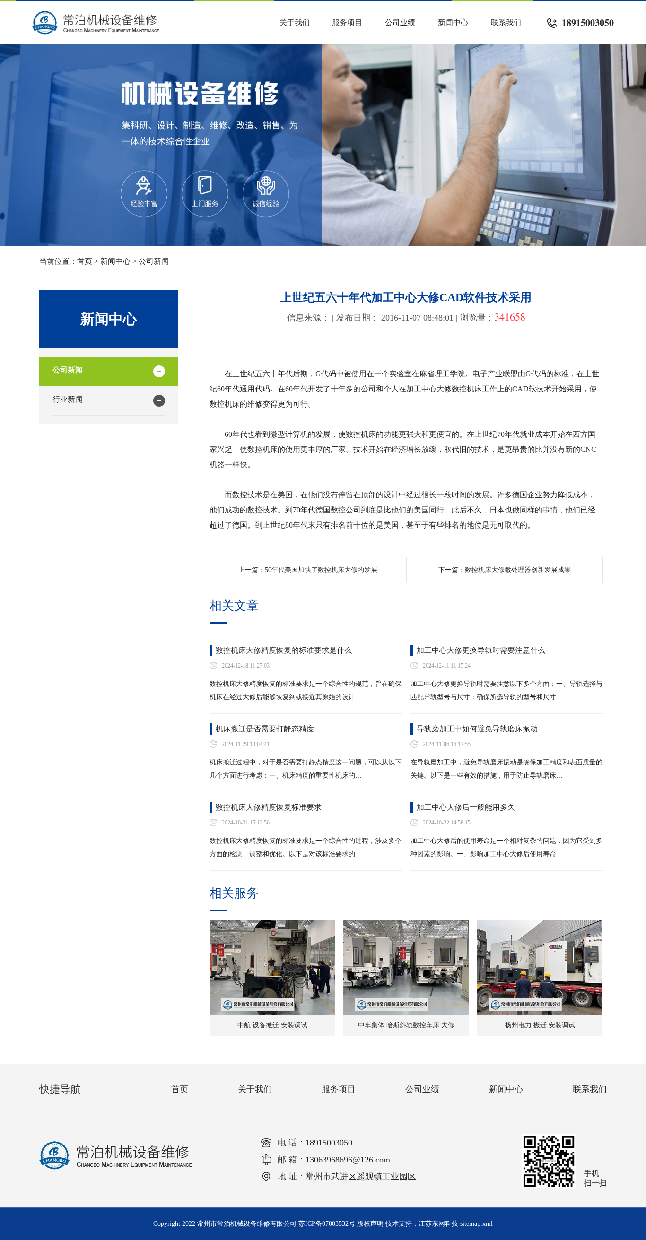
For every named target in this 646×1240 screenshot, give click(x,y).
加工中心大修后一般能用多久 (466, 807)
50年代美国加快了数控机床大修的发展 (321, 569)
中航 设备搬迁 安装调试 (272, 1025)
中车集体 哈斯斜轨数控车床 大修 (406, 1025)
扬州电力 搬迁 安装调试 (540, 1025)
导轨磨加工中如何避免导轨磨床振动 (477, 729)
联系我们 (506, 22)
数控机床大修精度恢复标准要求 (269, 807)
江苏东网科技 (438, 1223)
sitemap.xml (476, 1223)
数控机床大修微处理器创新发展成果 (518, 569)
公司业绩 (400, 22)
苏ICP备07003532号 (326, 1223)
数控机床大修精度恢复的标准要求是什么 (284, 650)
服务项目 (347, 22)
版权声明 (370, 1223)
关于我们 (294, 22)
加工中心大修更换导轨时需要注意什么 (481, 650)
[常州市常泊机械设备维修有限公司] (95, 15)
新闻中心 (453, 22)
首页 (84, 261)
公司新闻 (154, 261)
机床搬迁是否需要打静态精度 (265, 729)
